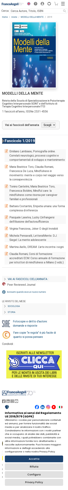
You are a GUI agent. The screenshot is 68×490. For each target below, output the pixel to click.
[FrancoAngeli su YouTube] (16, 402)
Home (5, 17)
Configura (34, 474)
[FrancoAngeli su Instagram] (12, 402)
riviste (14, 17)
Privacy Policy (34, 482)
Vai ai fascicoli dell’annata (22, 125)
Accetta (34, 459)
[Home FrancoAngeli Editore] (13, 4)
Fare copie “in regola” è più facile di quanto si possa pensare (34, 335)
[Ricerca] (64, 10)
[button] (28, 4)
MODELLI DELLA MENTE (32, 17)
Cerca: (5, 10)
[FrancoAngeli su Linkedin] (8, 402)
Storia (11, 312)
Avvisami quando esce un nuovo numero (26, 292)
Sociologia (14, 306)
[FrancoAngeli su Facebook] (4, 402)
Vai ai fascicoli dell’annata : (28, 279)
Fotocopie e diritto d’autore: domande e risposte (30, 323)
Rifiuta (34, 466)
